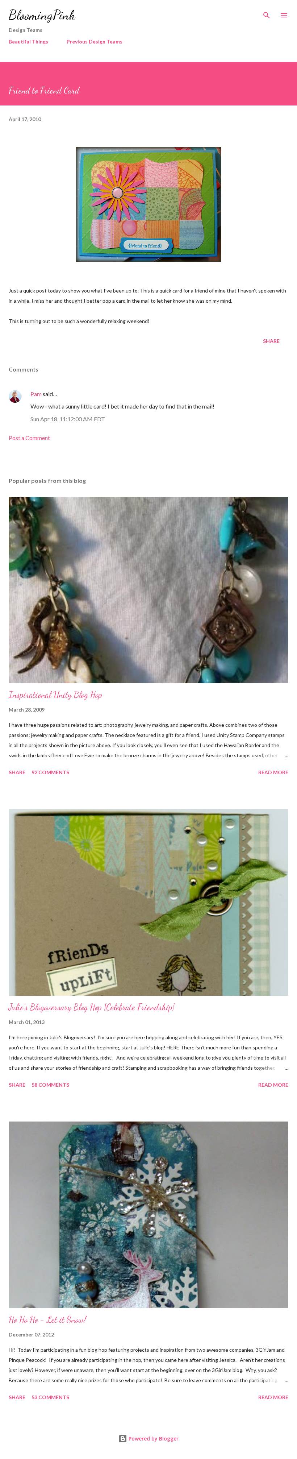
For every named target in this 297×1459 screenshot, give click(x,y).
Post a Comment (29, 437)
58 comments (50, 1085)
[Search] (266, 13)
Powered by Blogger (153, 1438)
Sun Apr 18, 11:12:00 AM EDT (67, 418)
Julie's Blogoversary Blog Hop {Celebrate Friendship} (92, 1007)
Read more (273, 772)
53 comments (50, 1397)
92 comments (50, 772)
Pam (36, 393)
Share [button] (271, 341)
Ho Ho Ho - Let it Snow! (47, 1319)
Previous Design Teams (94, 41)
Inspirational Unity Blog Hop (55, 694)
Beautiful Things (28, 41)
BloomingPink (42, 15)
